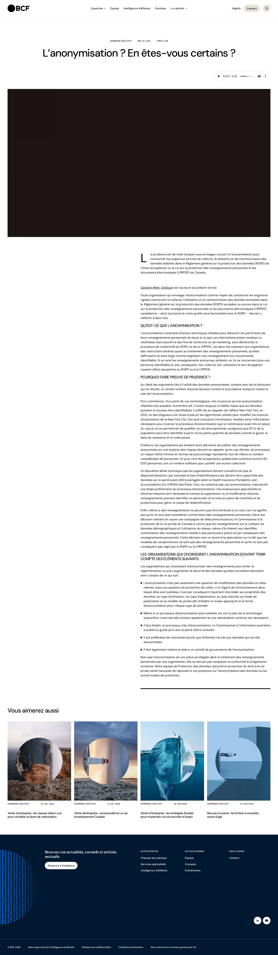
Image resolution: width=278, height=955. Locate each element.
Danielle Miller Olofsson (157, 288)
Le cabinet (177, 8)
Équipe (114, 8)
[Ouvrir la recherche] (266, 8)
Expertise (97, 8)
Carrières (160, 8)
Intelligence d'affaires (137, 8)
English (236, 8)
